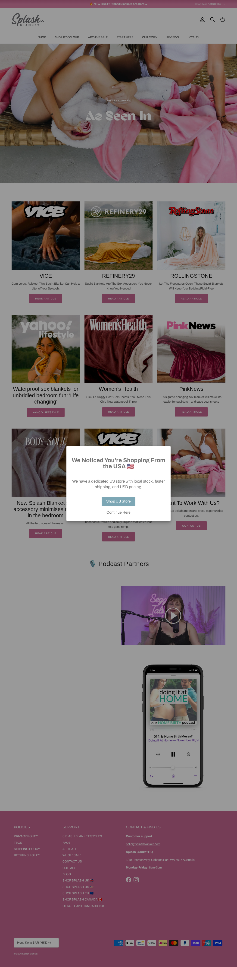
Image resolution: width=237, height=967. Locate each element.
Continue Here (118, 512)
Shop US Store (118, 501)
